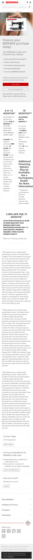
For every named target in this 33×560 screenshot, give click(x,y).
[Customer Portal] (30, 2)
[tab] (16, 500)
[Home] (12, 2)
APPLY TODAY (8, 444)
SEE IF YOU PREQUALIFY (15, 89)
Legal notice (13, 547)
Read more (11, 556)
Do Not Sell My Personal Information (14, 549)
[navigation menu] (3, 2)
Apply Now (15, 84)
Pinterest (19, 531)
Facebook (4, 531)
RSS (14, 531)
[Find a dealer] (27, 2)
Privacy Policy (23, 547)
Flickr (9, 531)
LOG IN (6, 486)
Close (31, 555)
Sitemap (4, 547)
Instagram (4, 536)
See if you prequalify (11, 470)
